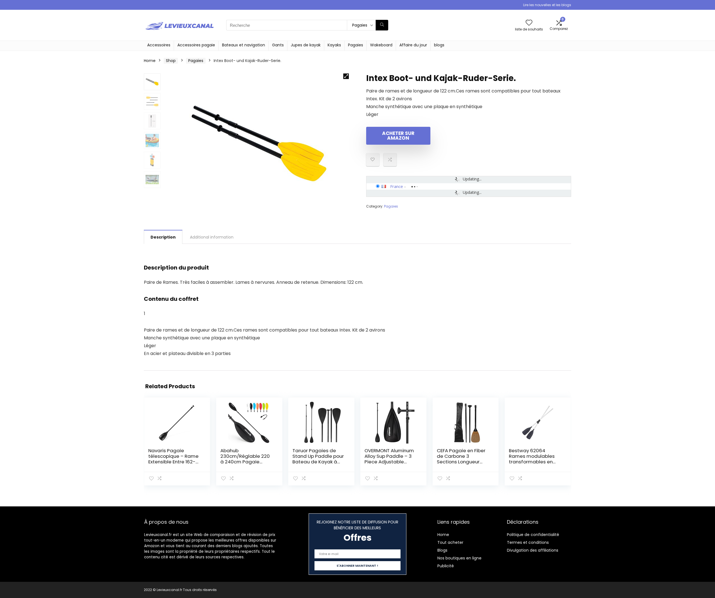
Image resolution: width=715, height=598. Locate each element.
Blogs (442, 550)
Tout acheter (450, 542)
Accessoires (158, 45)
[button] (346, 76)
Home (150, 60)
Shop (171, 60)
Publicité (445, 566)
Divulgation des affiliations (532, 550)
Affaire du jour (413, 45)
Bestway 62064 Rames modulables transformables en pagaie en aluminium (534, 459)
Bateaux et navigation (243, 45)
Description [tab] (163, 237)
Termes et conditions (528, 542)
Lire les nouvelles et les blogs (547, 5)
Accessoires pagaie (196, 45)
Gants (278, 45)
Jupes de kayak (306, 45)
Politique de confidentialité (533, 534)
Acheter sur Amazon (398, 135)
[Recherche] (382, 25)
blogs (439, 45)
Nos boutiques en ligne (459, 558)
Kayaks (334, 45)
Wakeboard (381, 45)
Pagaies (355, 45)
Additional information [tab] (211, 237)
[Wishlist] (529, 23)
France (396, 186)
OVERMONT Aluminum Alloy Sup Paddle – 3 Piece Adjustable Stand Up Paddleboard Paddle (389, 461)
